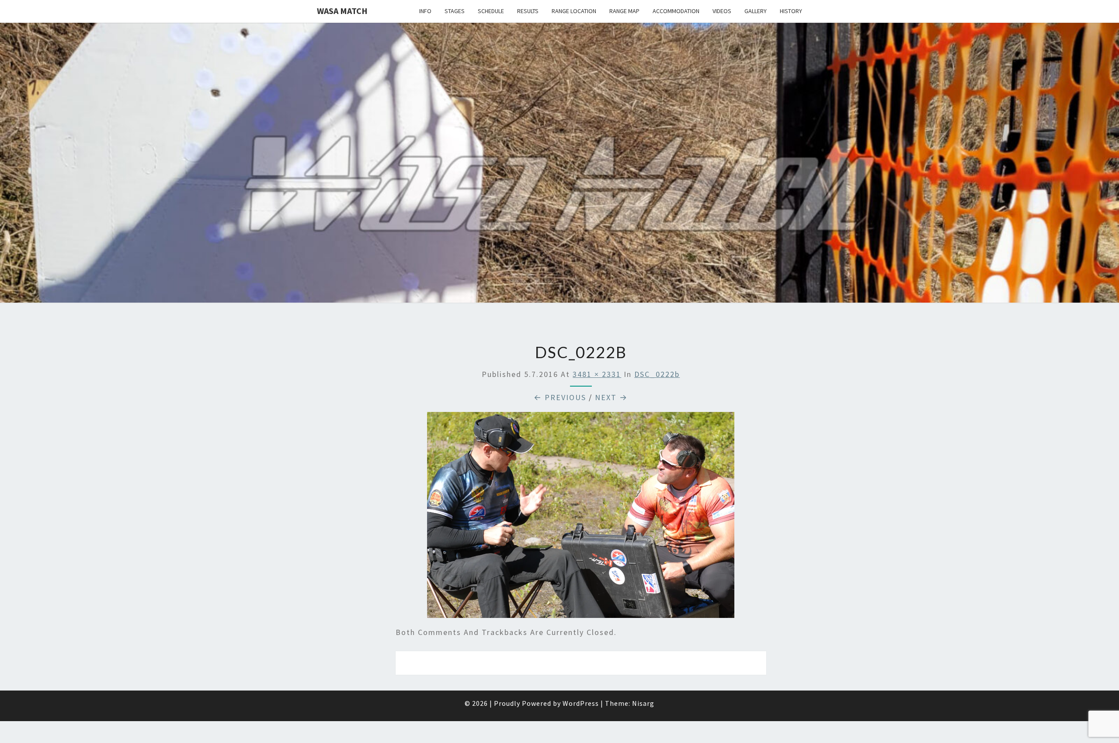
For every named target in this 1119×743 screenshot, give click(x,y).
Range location (574, 11)
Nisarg (643, 703)
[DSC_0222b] (580, 518)
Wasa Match (342, 10)
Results (528, 11)
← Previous (560, 397)
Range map (624, 11)
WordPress (581, 703)
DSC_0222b (657, 374)
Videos (721, 11)
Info (425, 11)
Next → (611, 397)
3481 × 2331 (597, 374)
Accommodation (676, 11)
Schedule (491, 11)
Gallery (755, 11)
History (791, 11)
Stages (455, 11)
